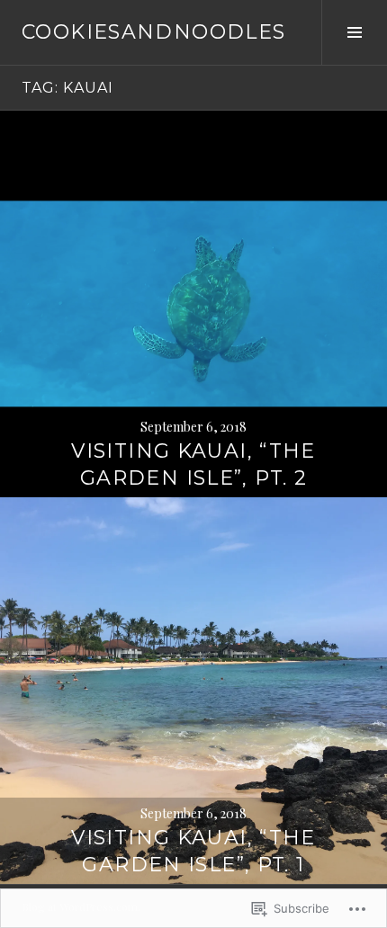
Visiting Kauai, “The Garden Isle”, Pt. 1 (193, 851)
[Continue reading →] (193, 304)
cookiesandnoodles (153, 32)
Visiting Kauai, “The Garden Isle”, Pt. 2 (193, 464)
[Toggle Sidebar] (354, 32)
